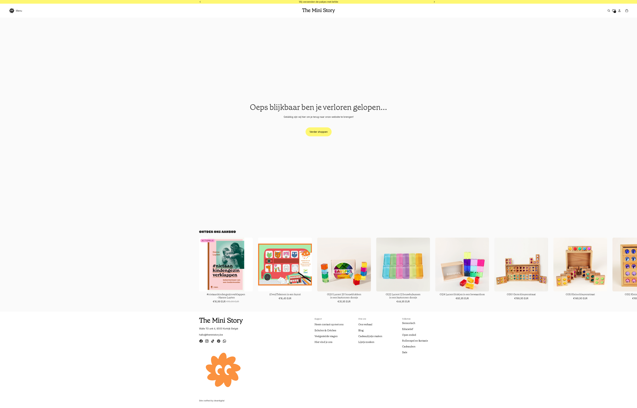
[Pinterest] (219, 341)
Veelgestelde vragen (326, 336)
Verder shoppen (319, 131)
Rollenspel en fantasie (415, 340)
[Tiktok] (213, 341)
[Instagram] (207, 341)
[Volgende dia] (434, 270)
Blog (361, 330)
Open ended (409, 335)
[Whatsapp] (224, 341)
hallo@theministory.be (211, 334)
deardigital (219, 400)
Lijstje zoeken (366, 342)
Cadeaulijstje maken (370, 336)
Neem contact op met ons (329, 324)
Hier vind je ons (323, 342)
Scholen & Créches (325, 330)
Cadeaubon (409, 346)
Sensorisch (408, 323)
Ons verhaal (365, 324)
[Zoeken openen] (608, 10)
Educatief (407, 329)
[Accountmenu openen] (619, 10)
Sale (404, 352)
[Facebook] (201, 341)
